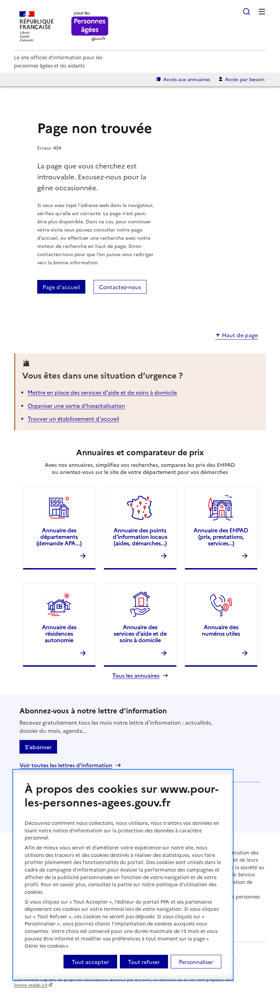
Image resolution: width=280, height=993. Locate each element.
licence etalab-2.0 (30, 984)
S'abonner (38, 747)
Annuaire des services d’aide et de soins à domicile (140, 633)
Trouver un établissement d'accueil (73, 418)
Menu (262, 12)
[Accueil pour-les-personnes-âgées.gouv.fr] (90, 26)
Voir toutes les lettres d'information (65, 765)
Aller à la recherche (246, 12)
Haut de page (240, 335)
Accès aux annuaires (186, 79)
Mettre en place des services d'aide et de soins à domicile (102, 392)
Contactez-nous (120, 287)
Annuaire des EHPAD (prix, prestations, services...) (221, 536)
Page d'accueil (61, 287)
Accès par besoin (245, 79)
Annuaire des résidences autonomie (59, 633)
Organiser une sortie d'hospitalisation (76, 405)
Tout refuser (144, 961)
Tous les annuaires (135, 675)
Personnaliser (196, 961)
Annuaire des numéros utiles (221, 630)
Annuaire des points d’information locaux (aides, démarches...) (140, 536)
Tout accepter (90, 961)
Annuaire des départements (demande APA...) (59, 536)
